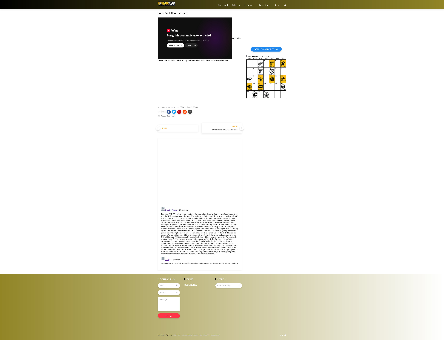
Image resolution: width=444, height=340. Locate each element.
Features (248, 5)
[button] (169, 112)
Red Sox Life (195, 335)
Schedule (236, 5)
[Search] (285, 5)
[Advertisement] (200, 86)
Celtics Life (186, 335)
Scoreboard (223, 5)
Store (277, 5)
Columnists (263, 5)
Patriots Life (204, 335)
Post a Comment (168, 116)
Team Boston (215, 335)
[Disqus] (199, 173)
